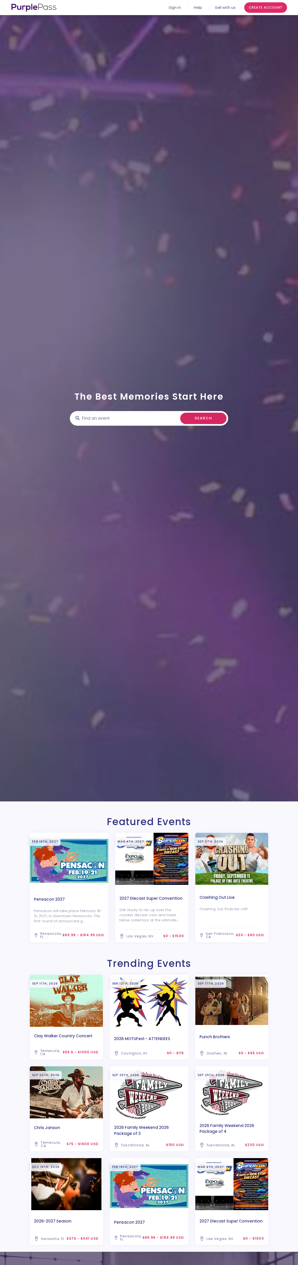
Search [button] (203, 418)
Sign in (175, 7)
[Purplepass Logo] (34, 8)
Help (198, 7)
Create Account (265, 7)
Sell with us (225, 7)
